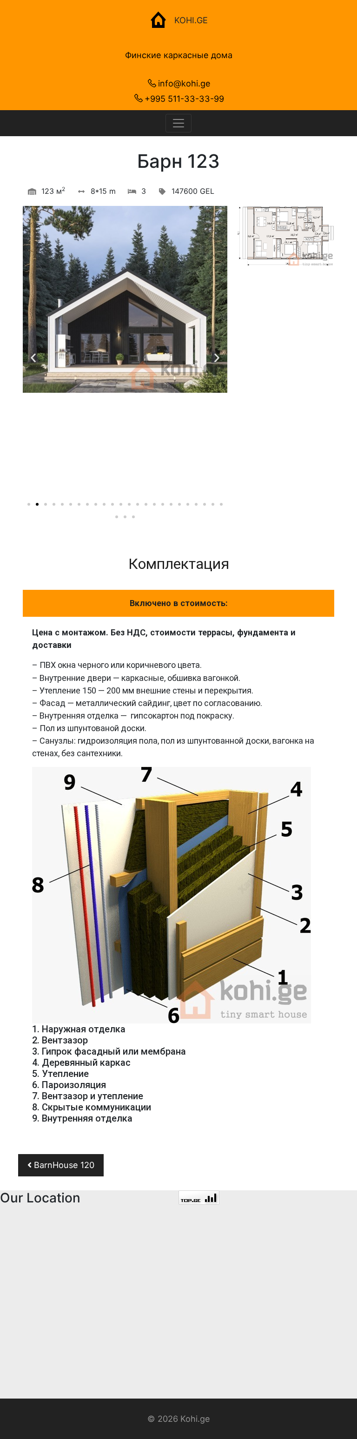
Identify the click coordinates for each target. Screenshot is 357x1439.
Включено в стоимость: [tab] (179, 603)
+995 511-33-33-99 (184, 98)
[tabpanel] (178, 883)
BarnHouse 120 (63, 1165)
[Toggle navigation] (178, 123)
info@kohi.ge (184, 83)
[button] (28, 504)
